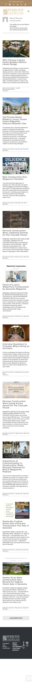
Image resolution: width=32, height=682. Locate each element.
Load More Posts (16, 618)
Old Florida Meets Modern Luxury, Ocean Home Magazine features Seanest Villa (16, 106)
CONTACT (15, 650)
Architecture (9, 89)
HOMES (14, 645)
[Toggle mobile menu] (28, 11)
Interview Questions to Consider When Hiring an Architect (16, 333)
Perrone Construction (9, 88)
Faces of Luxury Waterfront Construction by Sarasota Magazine (16, 273)
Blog (13, 89)
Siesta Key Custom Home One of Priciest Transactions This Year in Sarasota (16, 510)
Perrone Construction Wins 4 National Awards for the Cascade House (16, 219)
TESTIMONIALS (17, 646)
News (27, 149)
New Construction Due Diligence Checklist (16, 166)
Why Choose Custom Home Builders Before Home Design (16, 49)
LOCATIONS (16, 648)
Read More (5, 90)
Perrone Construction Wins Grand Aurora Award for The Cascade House (16, 390)
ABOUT (14, 643)
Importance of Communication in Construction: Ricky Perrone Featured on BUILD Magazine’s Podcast (16, 450)
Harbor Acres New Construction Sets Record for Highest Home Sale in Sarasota (16, 566)
